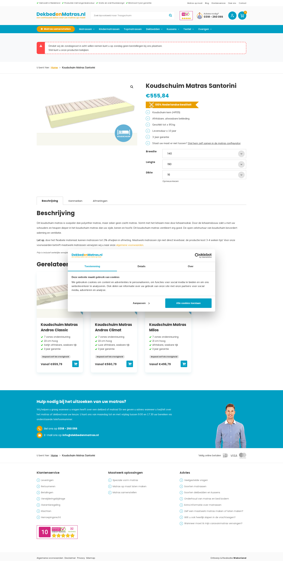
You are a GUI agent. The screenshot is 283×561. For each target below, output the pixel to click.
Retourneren (48, 486)
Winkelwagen (242, 15)
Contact (242, 3)
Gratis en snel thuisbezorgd (111, 3)
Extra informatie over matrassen (202, 505)
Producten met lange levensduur (79, 3)
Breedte (151, 151)
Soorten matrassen (195, 486)
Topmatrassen (133, 29)
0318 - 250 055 (213, 17)
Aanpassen (139, 303)
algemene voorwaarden (129, 245)
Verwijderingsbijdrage (53, 498)
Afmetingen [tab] (100, 201)
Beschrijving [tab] (50, 201)
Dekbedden (153, 29)
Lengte (150, 162)
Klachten (46, 511)
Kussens (172, 29)
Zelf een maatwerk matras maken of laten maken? (213, 511)
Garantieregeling (50, 505)
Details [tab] (142, 266)
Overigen (203, 29)
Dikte (149, 172)
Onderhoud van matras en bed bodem (206, 498)
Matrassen (85, 29)
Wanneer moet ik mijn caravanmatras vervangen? (213, 523)
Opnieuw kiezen (170, 181)
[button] (132, 87)
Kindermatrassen (109, 29)
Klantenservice (218, 3)
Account (232, 15)
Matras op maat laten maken (129, 486)
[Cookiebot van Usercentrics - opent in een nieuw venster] (197, 255)
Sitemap (90, 558)
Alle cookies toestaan (188, 303)
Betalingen (47, 492)
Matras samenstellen (125, 492)
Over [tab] (190, 266)
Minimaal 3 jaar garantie (139, 3)
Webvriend (239, 558)
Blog (207, 3)
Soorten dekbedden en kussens (202, 492)
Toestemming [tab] (92, 266)
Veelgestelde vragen (196, 480)
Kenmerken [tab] (75, 201)
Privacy (81, 558)
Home (54, 67)
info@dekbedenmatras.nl (80, 435)
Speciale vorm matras (125, 480)
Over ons (232, 3)
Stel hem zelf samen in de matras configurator (214, 143)
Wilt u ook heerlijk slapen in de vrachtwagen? (210, 517)
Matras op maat (194, 3)
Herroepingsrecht (51, 517)
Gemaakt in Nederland (49, 3)
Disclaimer (70, 558)
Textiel (187, 29)
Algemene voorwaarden (50, 558)
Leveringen (47, 480)
